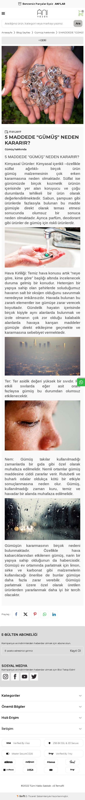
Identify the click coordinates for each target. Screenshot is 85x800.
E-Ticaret (31, 796)
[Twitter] (34, 677)
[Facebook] (15, 677)
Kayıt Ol (75, 650)
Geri (43, 40)
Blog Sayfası (23, 32)
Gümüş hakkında (44, 32)
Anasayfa (7, 32)
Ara (78, 23)
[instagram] (5, 677)
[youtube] (24, 677)
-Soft (21, 796)
